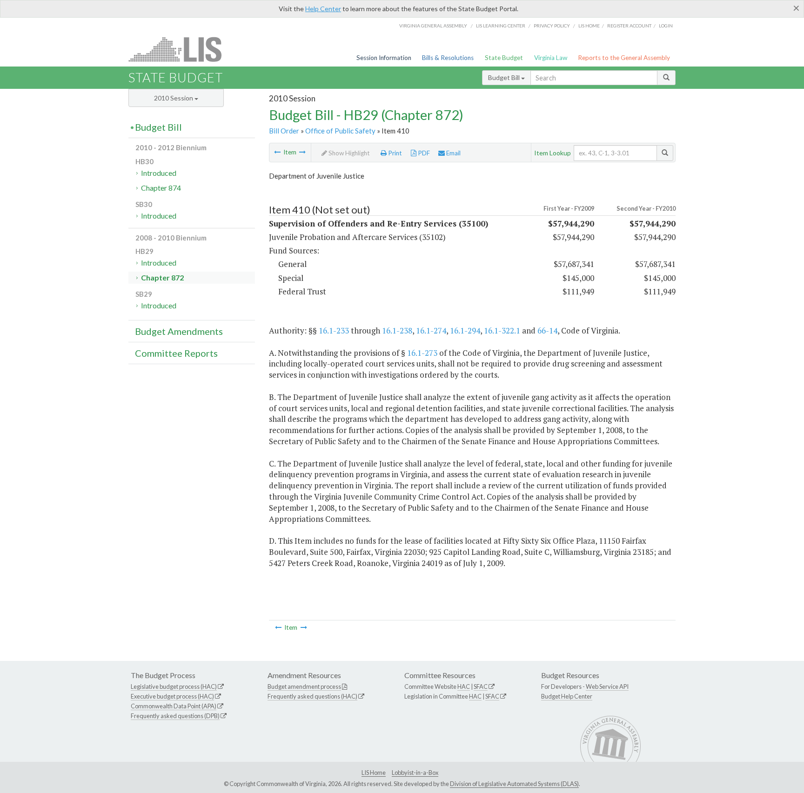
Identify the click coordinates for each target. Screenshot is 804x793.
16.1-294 (465, 330)
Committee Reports (176, 353)
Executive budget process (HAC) (172, 696)
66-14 (547, 330)
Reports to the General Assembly (624, 57)
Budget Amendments (179, 331)
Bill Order (284, 131)
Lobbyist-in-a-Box (415, 772)
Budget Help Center (566, 696)
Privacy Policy (552, 25)
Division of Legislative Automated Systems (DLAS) (514, 783)
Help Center (323, 9)
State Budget (504, 57)
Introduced (158, 172)
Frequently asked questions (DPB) (175, 716)
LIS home (589, 25)
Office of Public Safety (340, 131)
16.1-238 (397, 330)
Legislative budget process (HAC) (174, 686)
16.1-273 (422, 352)
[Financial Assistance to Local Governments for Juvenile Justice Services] (302, 152)
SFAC (481, 686)
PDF (423, 153)
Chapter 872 (162, 277)
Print (394, 153)
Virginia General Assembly (433, 25)
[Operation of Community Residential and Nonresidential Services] (277, 152)
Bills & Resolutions (448, 57)
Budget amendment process (304, 686)
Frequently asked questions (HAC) (312, 696)
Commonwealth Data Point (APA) (173, 706)
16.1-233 (334, 330)
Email (453, 153)
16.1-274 (431, 330)
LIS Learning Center (500, 25)
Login (666, 25)
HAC (463, 686)
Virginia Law (550, 57)
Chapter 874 (161, 187)
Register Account (629, 25)
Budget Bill (504, 77)
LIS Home (374, 772)
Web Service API (607, 686)
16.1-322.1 (502, 330)
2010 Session (174, 98)
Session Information (383, 57)
